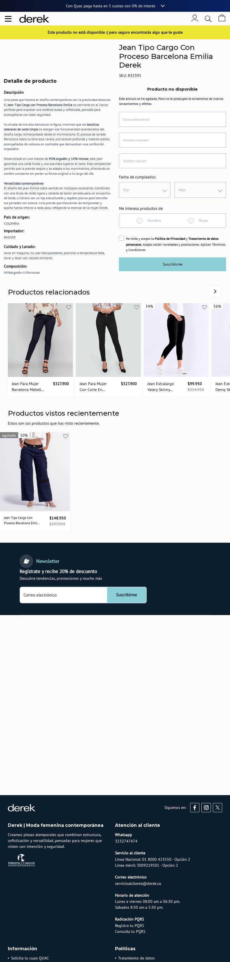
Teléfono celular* (135, 161)
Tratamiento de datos (136, 958)
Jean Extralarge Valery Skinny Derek (161, 386)
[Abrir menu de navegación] (8, 18)
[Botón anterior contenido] (215, 291)
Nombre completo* (136, 140)
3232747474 (126, 841)
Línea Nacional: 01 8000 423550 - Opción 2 (152, 859)
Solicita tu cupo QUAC (30, 958)
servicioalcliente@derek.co (138, 883)
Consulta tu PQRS (130, 931)
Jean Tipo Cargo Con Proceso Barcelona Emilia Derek (22, 520)
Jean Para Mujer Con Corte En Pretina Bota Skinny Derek (96, 386)
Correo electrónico (40, 595)
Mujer (203, 220)
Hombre (154, 220)
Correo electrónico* (136, 119)
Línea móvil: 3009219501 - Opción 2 (146, 865)
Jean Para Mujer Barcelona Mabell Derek (26, 386)
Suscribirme (173, 264)
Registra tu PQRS (129, 925)
